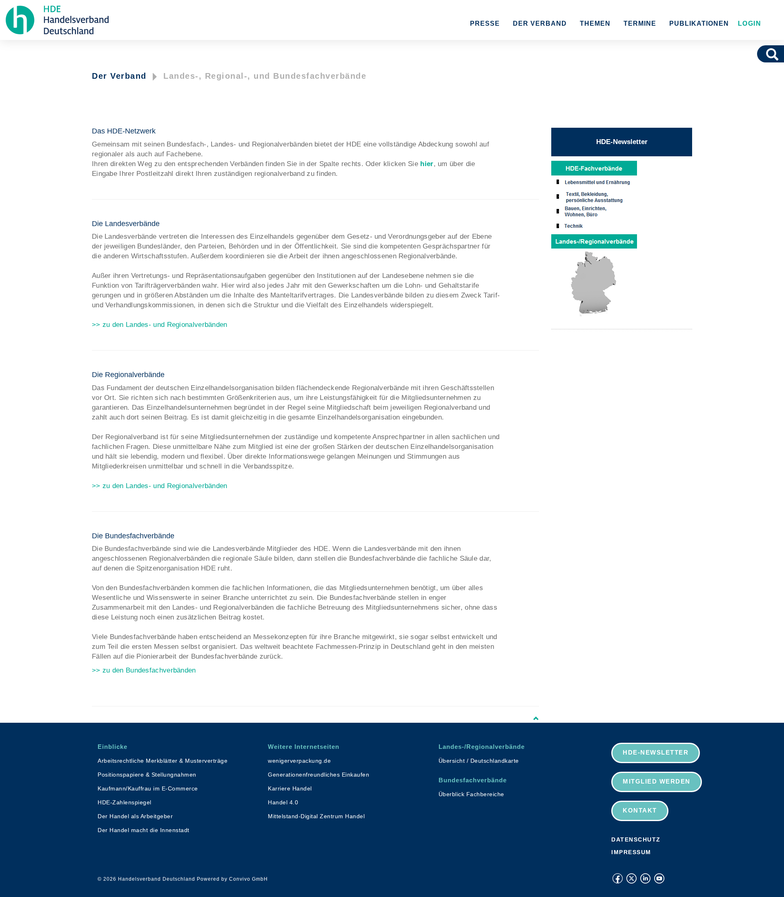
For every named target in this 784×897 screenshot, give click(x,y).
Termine (640, 23)
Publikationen (699, 23)
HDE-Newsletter (622, 142)
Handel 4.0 (283, 802)
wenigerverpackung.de (299, 760)
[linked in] (645, 878)
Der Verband (540, 23)
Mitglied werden (656, 781)
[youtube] (659, 878)
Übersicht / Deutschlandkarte (479, 760)
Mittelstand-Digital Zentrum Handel (316, 816)
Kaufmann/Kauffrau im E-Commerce (148, 788)
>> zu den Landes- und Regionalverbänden (159, 325)
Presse (485, 23)
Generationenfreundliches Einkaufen (318, 774)
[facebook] (617, 878)
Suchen (775, 54)
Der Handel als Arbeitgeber (135, 816)
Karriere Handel (290, 788)
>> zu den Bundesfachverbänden (144, 670)
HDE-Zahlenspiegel (124, 802)
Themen (595, 23)
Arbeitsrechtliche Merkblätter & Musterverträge (162, 760)
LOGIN (748, 23)
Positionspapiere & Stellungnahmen (147, 774)
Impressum (631, 852)
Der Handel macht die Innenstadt (143, 830)
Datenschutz (636, 839)
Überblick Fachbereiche (471, 794)
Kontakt (640, 810)
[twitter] (631, 878)
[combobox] (761, 54)
